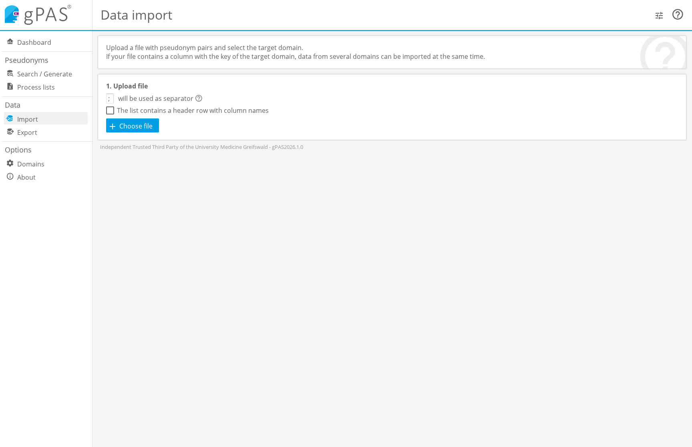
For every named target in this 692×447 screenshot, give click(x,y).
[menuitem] (50, 42)
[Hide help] (677, 15)
